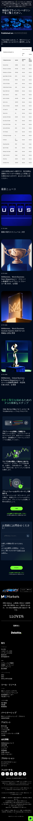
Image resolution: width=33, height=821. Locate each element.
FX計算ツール (5, 696)
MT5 (2, 677)
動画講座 (4, 706)
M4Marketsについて (7, 743)
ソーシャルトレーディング (9, 693)
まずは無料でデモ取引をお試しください (16, 513)
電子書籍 (4, 703)
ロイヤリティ (5, 764)
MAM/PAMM (5, 718)
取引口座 (4, 726)
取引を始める (16, 567)
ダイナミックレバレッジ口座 (10, 733)
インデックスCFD (6, 653)
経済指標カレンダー (7, 695)
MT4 (2, 675)
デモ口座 (4, 731)
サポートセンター (6, 754)
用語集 (3, 705)
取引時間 (4, 669)
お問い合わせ (5, 752)
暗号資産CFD (5, 657)
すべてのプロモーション (8, 762)
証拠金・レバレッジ (7, 665)
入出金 (3, 735)
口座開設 (16, 508)
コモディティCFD (6, 651)
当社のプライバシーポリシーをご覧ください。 (16, 816)
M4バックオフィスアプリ (9, 691)
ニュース (4, 749)
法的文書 (4, 745)
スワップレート (6, 667)
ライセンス (4, 747)
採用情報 (4, 750)
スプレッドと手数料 (7, 663)
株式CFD (4, 655)
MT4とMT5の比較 (6, 679)
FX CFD (3, 649)
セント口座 (4, 728)
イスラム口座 (5, 730)
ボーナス (4, 766)
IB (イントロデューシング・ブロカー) (12, 716)
